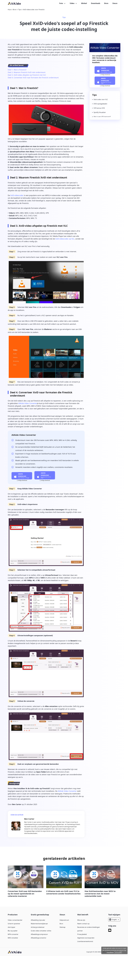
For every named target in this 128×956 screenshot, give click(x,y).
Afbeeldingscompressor (39, 934)
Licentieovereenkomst (85, 941)
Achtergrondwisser (38, 927)
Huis (9, 10)
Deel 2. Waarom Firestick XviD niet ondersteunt (26, 72)
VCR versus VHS (99, 108)
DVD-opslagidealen (100, 104)
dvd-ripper (11, 927)
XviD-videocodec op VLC (64, 239)
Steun (114, 3)
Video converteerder (15, 920)
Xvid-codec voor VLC (101, 99)
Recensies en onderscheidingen (88, 927)
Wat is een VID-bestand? (102, 117)
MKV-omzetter (13, 938)
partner (80, 931)
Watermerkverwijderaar (39, 924)
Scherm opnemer (14, 924)
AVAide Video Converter (27, 403)
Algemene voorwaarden (85, 938)
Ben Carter (16, 804)
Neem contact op (83, 924)
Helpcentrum (64, 920)
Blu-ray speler (13, 931)
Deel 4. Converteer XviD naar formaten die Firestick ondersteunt (33, 77)
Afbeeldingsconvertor (38, 938)
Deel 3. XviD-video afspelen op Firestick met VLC (27, 75)
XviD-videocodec (17, 195)
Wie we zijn (81, 920)
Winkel (84, 3)
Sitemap (62, 927)
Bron (106, 3)
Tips (19, 10)
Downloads (95, 3)
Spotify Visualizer (100, 112)
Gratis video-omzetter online (41, 931)
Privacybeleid (82, 934)
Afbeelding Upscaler (38, 920)
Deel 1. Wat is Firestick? (17, 70)
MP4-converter (13, 934)
